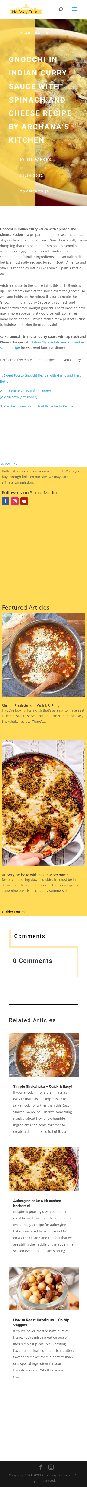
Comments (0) (35, 191)
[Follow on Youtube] (24, 501)
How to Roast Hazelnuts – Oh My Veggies (41, 1322)
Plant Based (34, 33)
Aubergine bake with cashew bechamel (36, 875)
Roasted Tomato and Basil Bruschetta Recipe (38, 406)
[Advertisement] (43, 556)
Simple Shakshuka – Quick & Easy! (31, 705)
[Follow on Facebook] (5, 501)
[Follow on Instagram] (15, 501)
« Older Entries (13, 912)
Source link (8, 464)
